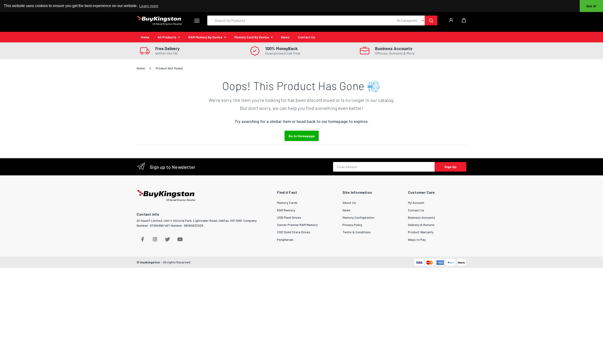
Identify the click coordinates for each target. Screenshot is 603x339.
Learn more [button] (148, 6)
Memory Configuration (358, 217)
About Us (349, 203)
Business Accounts (421, 217)
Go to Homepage (302, 136)
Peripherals (285, 240)
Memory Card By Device (251, 37)
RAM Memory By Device (205, 37)
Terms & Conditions (356, 232)
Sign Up (450, 167)
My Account (416, 203)
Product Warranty (421, 232)
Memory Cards (287, 203)
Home (145, 37)
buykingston (150, 262)
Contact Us (306, 37)
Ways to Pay (417, 240)
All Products (167, 37)
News (285, 37)
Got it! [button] (591, 6)
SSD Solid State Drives (293, 232)
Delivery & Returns (421, 225)
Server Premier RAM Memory (297, 225)
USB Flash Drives (289, 217)
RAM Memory (286, 210)
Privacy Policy (352, 225)
